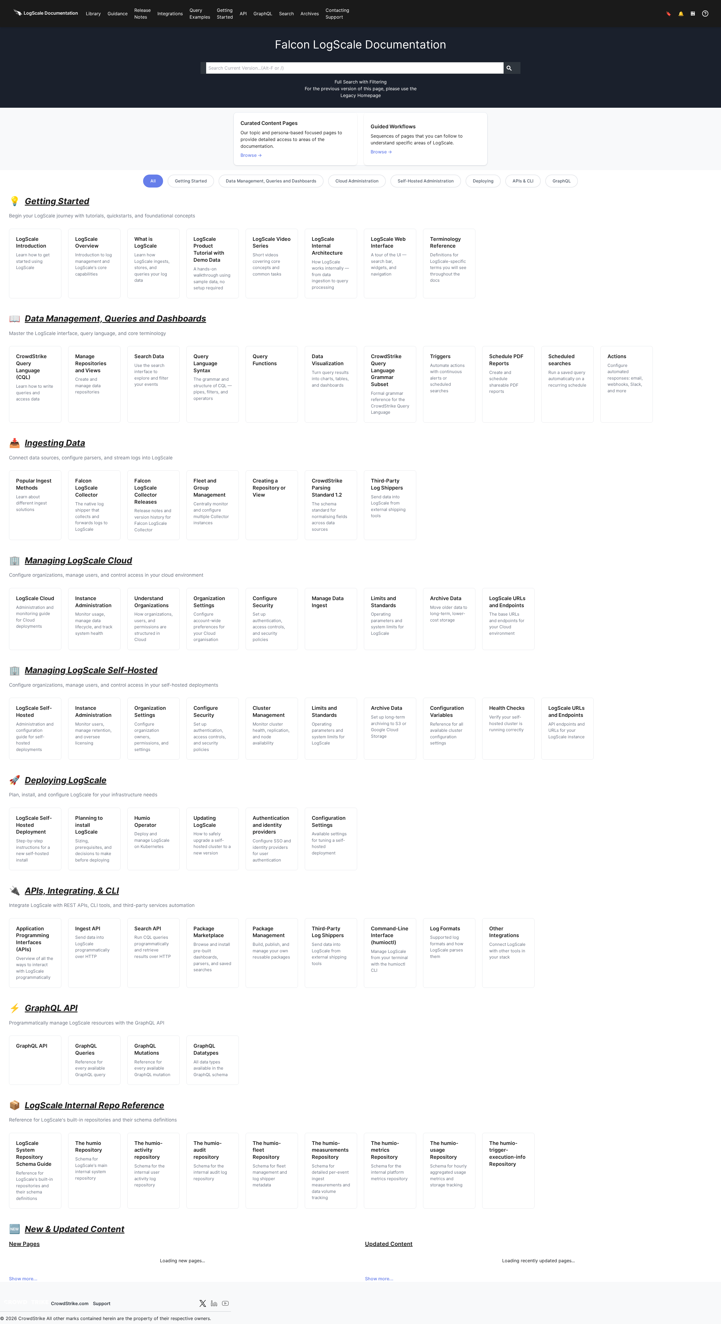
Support (101, 1303)
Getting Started (225, 13)
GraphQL (262, 13)
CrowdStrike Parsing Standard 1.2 (327, 488)
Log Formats (445, 928)
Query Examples (200, 13)
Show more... (23, 1278)
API (243, 13)
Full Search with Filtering (361, 82)
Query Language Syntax (205, 363)
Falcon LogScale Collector (86, 488)
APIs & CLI (523, 181)
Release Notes (142, 13)
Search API (147, 928)
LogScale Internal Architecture (327, 246)
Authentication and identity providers (271, 825)
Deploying (483, 181)
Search (286, 13)
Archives (310, 13)
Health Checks (507, 708)
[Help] (705, 13)
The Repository (330, 1150)
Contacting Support (337, 13)
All (153, 181)
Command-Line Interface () (389, 936)
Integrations (170, 13)
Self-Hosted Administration (426, 181)
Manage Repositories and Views (90, 363)
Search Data (149, 356)
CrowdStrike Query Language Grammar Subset (386, 370)
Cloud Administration (357, 181)
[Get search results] (509, 68)
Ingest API (87, 928)
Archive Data (445, 598)
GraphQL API (31, 1046)
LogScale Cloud (35, 598)
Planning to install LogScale (89, 825)
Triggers (440, 356)
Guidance (118, 13)
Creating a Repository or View (269, 488)
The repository (148, 1150)
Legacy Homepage (361, 95)
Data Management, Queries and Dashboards (271, 181)
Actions (616, 356)
